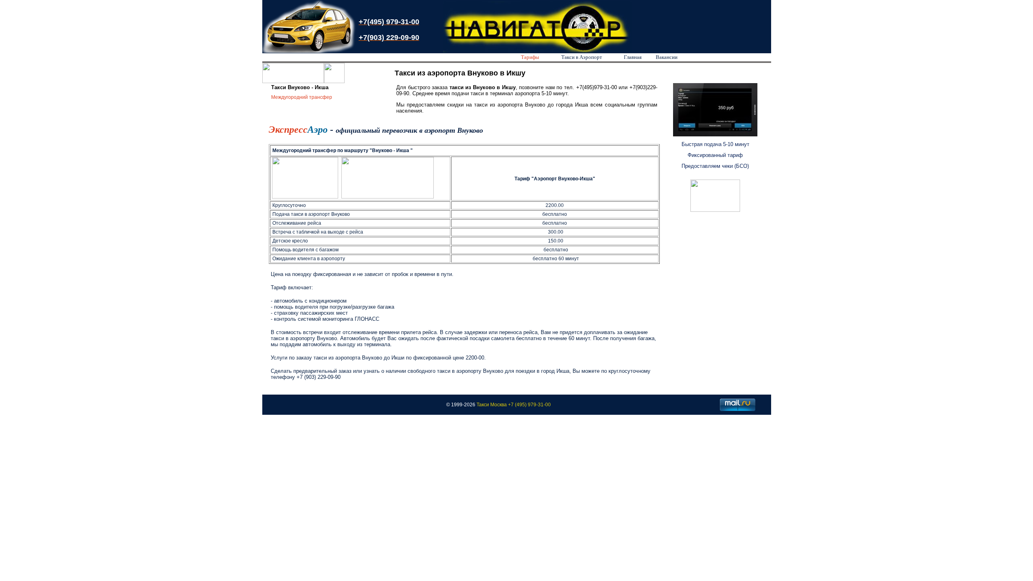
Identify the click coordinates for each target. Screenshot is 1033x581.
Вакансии (667, 57)
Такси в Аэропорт (581, 57)
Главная (633, 57)
